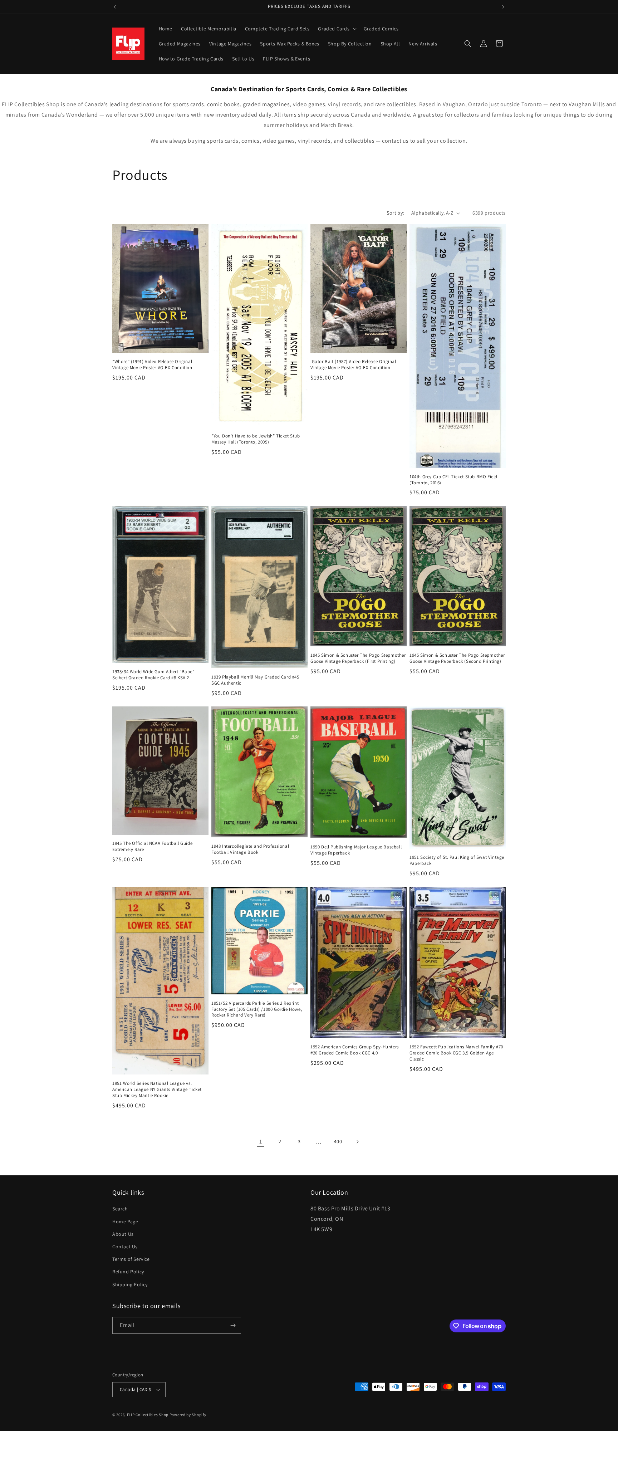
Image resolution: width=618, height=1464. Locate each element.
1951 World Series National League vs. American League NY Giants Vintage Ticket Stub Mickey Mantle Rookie (157, 1089)
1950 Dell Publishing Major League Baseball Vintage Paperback (356, 850)
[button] (336, 28)
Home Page (125, 1221)
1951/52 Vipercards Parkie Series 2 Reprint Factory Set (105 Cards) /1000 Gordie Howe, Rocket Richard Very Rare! (256, 1009)
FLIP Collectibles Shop (147, 1414)
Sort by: (395, 213)
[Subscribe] (233, 1325)
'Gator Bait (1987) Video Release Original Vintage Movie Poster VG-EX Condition (353, 365)
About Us (123, 1234)
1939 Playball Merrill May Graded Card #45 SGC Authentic (255, 680)
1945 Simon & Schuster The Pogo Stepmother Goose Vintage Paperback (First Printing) (358, 658)
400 (338, 1141)
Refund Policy (128, 1271)
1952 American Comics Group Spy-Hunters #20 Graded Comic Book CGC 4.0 (354, 1050)
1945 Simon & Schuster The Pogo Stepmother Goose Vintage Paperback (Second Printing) (457, 658)
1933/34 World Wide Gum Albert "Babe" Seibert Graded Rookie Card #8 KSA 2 (153, 675)
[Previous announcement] (115, 7)
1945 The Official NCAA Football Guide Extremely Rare (152, 846)
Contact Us (125, 1246)
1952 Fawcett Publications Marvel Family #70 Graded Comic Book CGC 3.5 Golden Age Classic (456, 1053)
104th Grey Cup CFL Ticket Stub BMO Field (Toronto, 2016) (453, 480)
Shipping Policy (130, 1284)
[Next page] (357, 1142)
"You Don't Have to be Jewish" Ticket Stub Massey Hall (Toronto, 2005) (255, 439)
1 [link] (260, 1141)
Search (120, 1208)
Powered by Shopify (188, 1414)
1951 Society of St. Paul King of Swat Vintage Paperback (456, 860)
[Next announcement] (503, 7)
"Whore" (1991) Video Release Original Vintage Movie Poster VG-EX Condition (152, 365)
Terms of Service (131, 1259)
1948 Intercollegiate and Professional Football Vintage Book (250, 849)
